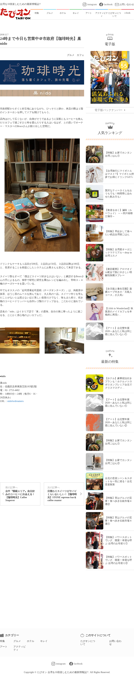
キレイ (43, 641)
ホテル (30, 641)
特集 (2, 641)
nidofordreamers (15, 401)
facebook (108, 4)
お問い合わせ (126, 4)
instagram (92, 4)
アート (3, 646)
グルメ (70, 55)
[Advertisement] (42, 521)
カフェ (80, 55)
